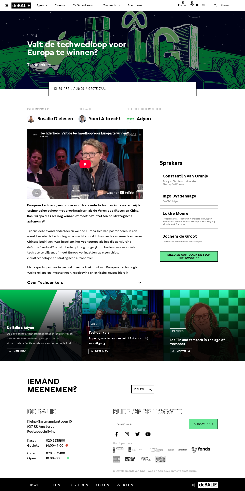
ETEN (55, 485)
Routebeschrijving (41, 431)
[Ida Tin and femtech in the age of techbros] (204, 342)
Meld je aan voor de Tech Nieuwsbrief (188, 256)
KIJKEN (102, 485)
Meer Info (20, 351)
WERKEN (124, 485)
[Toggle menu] (6, 5)
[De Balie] (21, 6)
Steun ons (135, 5)
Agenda (41, 5)
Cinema (59, 5)
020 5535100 (55, 440)
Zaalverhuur (111, 5)
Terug (32, 35)
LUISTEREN (77, 485)
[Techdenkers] (99, 333)
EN (203, 5)
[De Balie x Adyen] (20, 328)
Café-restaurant (84, 5)
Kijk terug (183, 351)
